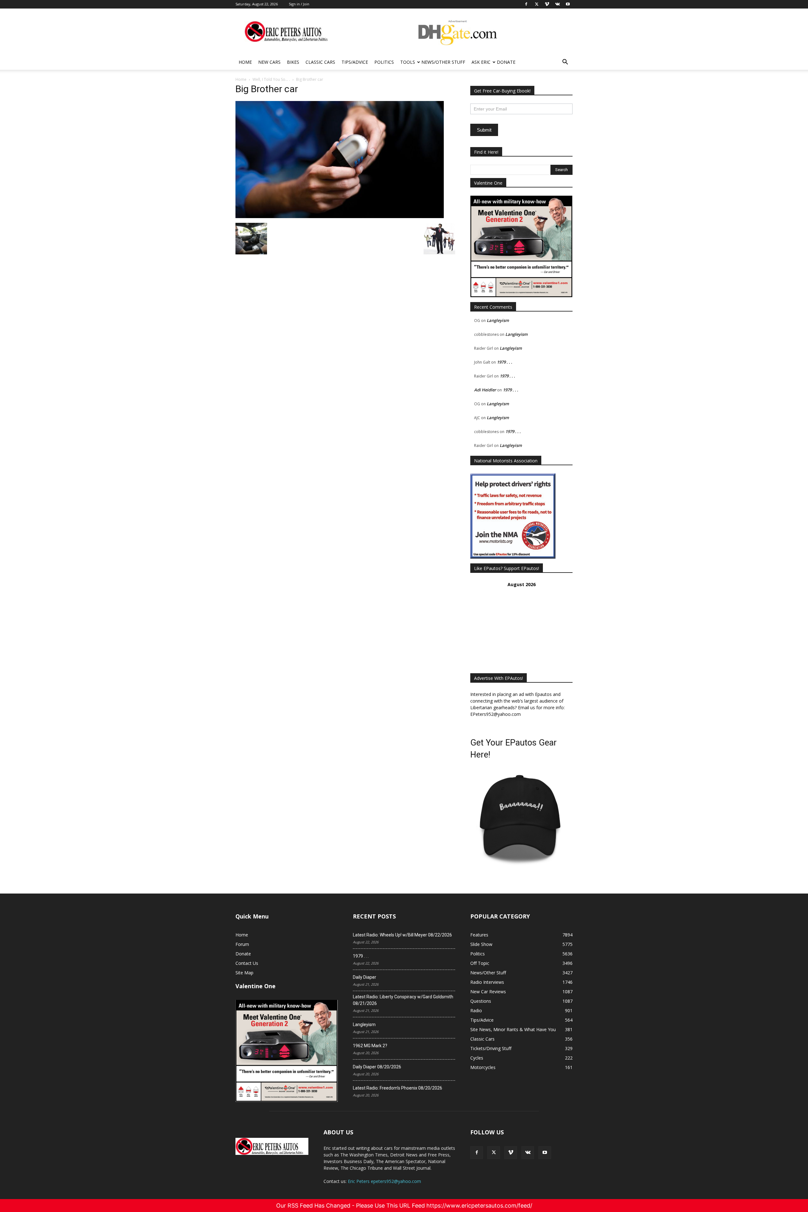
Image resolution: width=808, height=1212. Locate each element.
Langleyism (498, 320)
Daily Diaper (364, 977)
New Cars (269, 62)
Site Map (244, 973)
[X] (493, 1152)
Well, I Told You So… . (271, 79)
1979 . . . (504, 362)
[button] (565, 63)
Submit (484, 130)
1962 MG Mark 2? (370, 1045)
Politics (384, 62)
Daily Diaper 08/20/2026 (377, 1066)
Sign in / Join (299, 4)
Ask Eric (481, 62)
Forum (242, 944)
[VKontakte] (527, 1152)
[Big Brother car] (339, 216)
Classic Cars (320, 62)
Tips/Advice (355, 62)
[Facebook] (476, 1152)
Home (245, 62)
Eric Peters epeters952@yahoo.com (384, 1181)
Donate (506, 62)
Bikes (293, 62)
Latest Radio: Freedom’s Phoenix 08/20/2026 (397, 1087)
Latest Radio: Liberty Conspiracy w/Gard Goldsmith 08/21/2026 (403, 1000)
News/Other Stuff (443, 62)
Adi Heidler (485, 390)
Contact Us (246, 963)
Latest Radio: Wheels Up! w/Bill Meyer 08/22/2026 (402, 934)
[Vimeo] (510, 1152)
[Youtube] (544, 1152)
